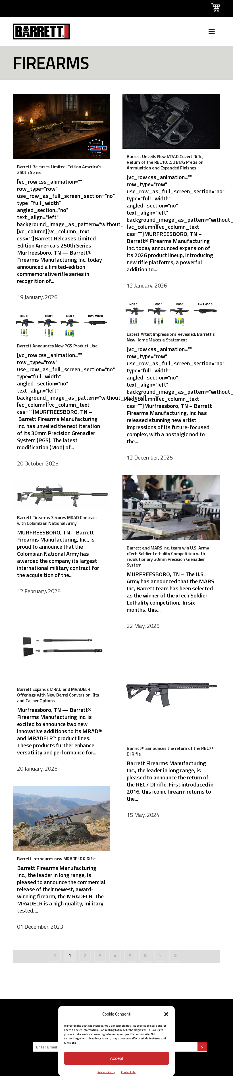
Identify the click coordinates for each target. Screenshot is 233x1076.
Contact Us (128, 1072)
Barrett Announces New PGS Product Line (57, 345)
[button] (166, 1014)
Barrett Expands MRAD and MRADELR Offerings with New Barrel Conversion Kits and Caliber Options (58, 695)
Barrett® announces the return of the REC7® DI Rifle (171, 751)
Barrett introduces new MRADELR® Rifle (56, 858)
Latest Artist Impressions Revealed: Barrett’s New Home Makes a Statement (171, 337)
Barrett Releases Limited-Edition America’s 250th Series (59, 169)
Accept (116, 1058)
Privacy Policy (106, 1072)
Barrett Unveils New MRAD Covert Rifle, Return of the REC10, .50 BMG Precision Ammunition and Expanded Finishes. (165, 162)
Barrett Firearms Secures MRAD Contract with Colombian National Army (57, 520)
